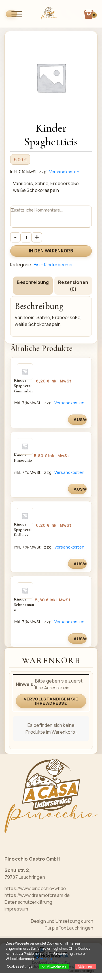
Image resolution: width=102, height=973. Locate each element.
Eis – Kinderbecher (53, 264)
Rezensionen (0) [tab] (73, 285)
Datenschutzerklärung (28, 902)
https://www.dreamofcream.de (37, 895)
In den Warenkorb (51, 251)
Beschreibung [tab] (33, 282)
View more (44, 958)
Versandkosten (64, 171)
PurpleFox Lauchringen (69, 928)
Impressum (16, 909)
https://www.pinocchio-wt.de (35, 888)
